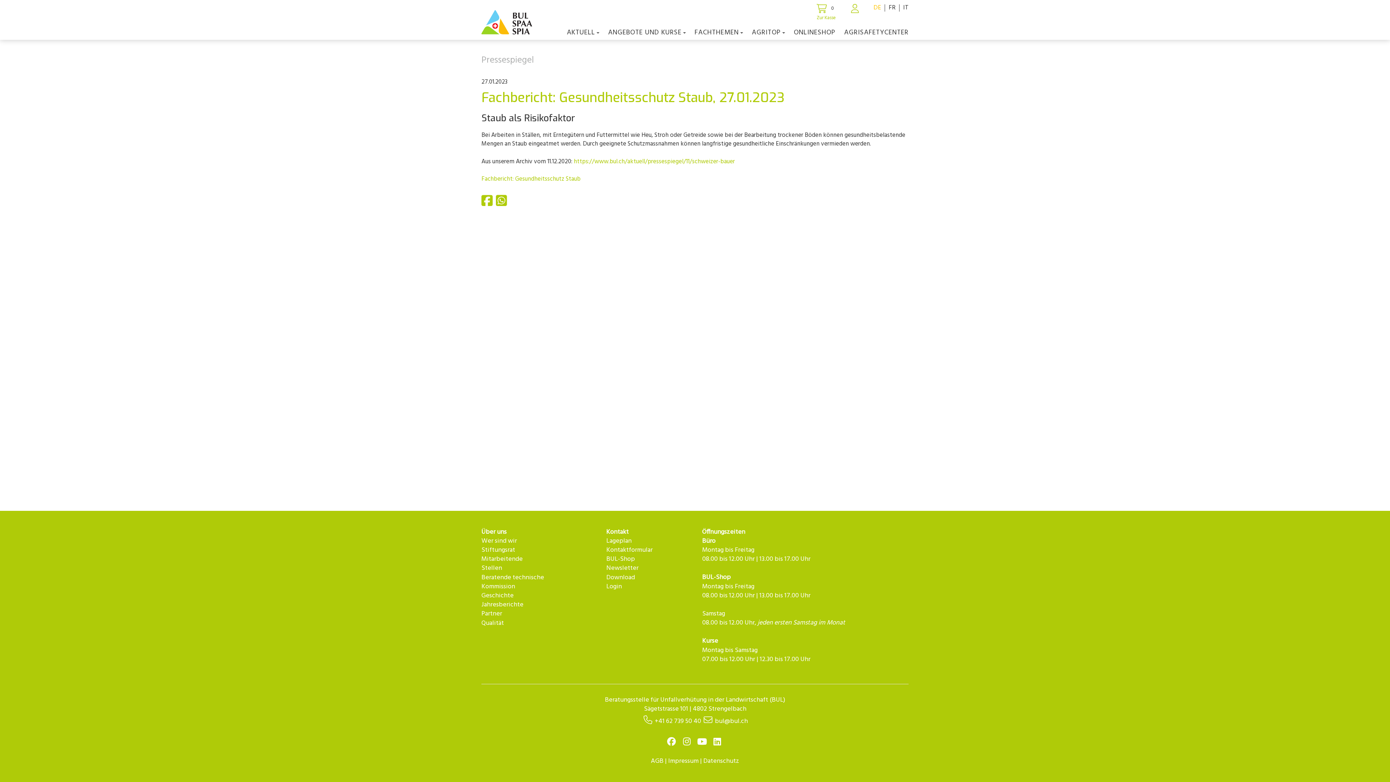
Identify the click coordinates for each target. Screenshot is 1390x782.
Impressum (683, 761)
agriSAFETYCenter (876, 32)
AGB (657, 761)
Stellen (491, 568)
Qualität (492, 623)
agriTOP (766, 32)
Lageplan (619, 541)
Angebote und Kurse (645, 32)
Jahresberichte (502, 605)
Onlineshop (814, 32)
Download (620, 577)
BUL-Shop (620, 559)
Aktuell (581, 32)
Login (614, 586)
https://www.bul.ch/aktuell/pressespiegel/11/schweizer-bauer (654, 162)
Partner (491, 614)
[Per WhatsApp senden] (502, 204)
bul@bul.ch (731, 721)
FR (892, 8)
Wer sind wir (499, 541)
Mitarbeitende (502, 559)
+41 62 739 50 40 (678, 721)
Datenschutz (721, 761)
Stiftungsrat (498, 550)
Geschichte (497, 595)
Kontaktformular (629, 550)
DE (877, 8)
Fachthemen (717, 32)
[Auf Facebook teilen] (487, 204)
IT (906, 8)
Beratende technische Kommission (512, 582)
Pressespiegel (507, 60)
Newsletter (622, 568)
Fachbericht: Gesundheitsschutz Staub (531, 179)
